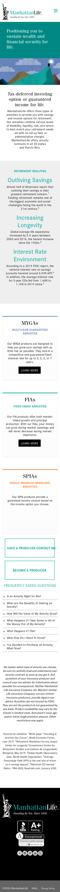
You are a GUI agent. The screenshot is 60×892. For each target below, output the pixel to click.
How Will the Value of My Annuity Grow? (32, 613)
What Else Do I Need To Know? (26, 637)
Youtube (35, 853)
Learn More (29, 370)
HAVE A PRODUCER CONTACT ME (30, 547)
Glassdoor (40, 853)
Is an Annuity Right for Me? (24, 596)
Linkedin (24, 853)
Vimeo (30, 853)
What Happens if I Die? (21, 631)
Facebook (19, 853)
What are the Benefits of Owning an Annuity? (29, 605)
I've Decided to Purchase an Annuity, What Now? (30, 646)
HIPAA (35, 888)
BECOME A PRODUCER (29, 570)
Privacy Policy (48, 888)
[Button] (55, 10)
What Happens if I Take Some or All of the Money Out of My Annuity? (31, 622)
